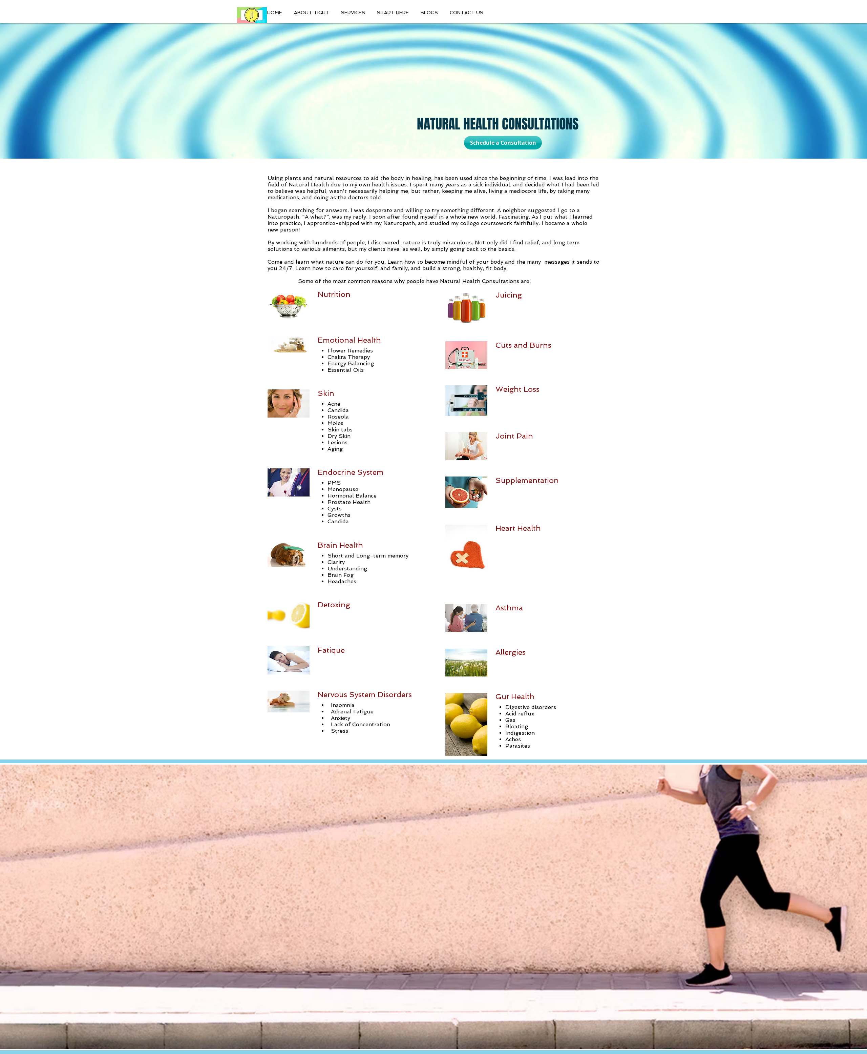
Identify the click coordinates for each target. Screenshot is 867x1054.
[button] (430, 12)
